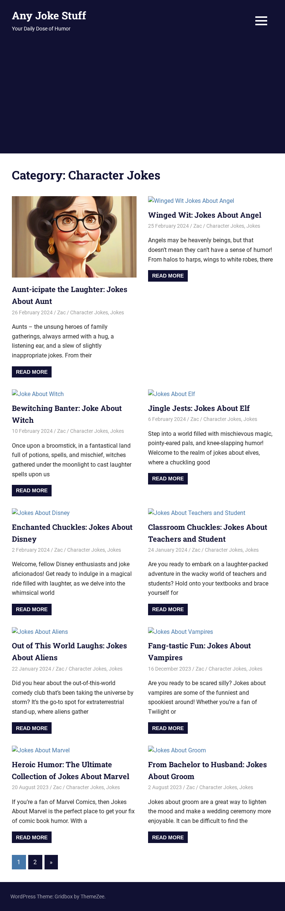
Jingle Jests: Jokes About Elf (199, 408)
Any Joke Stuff (49, 15)
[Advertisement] (142, 98)
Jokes (117, 312)
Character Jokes (89, 312)
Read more (32, 372)
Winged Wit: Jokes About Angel (204, 215)
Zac (61, 312)
